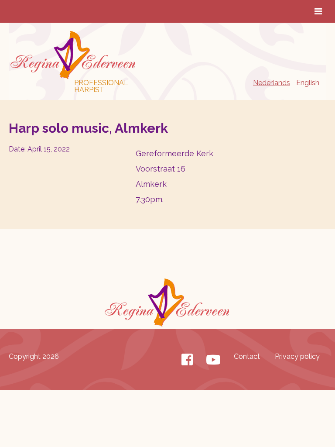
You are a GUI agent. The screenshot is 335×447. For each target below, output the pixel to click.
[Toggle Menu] (318, 11)
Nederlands (271, 83)
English (307, 83)
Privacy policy (297, 356)
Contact (247, 356)
